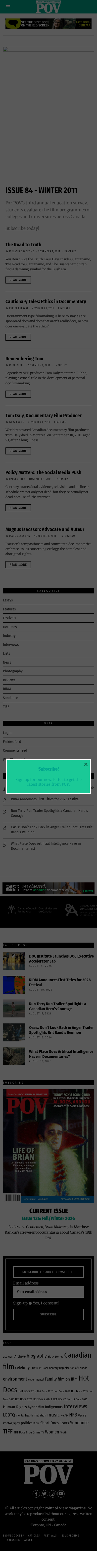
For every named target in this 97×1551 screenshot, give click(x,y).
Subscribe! (48, 769)
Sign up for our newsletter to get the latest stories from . (48, 782)
